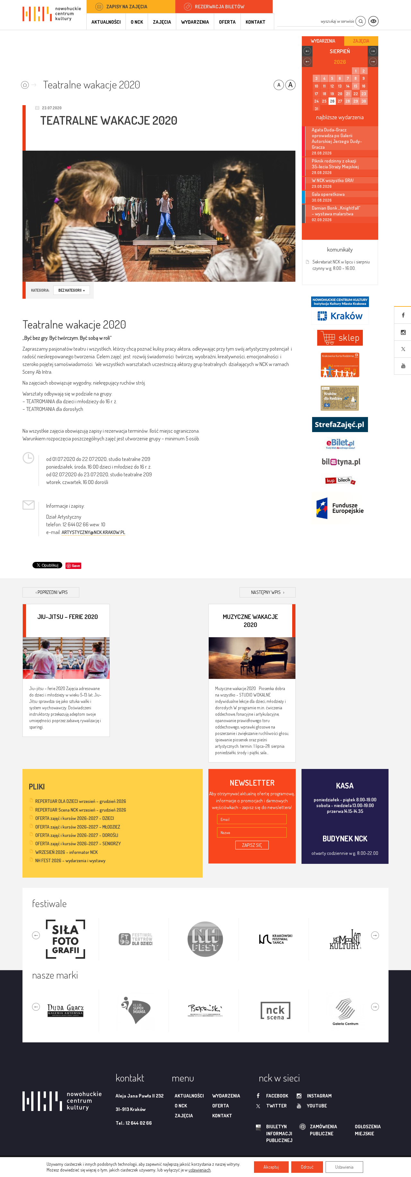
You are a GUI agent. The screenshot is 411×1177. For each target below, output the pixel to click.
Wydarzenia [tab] (323, 41)
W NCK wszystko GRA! (333, 180)
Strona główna (30, 83)
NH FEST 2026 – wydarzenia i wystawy (70, 860)
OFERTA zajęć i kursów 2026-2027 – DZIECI (74, 818)
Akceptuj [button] (271, 1167)
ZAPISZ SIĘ (252, 845)
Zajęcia (162, 22)
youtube (317, 1106)
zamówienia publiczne (303, 1130)
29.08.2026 (322, 186)
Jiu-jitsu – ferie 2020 (67, 617)
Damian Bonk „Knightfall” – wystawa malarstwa (336, 210)
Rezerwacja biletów (219, 7)
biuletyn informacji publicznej (273, 1133)
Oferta (227, 22)
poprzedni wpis (52, 592)
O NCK (137, 22)
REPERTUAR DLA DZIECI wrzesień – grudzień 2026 (80, 801)
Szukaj (360, 21)
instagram (319, 1096)
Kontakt (256, 22)
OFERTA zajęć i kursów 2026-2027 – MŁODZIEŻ (77, 827)
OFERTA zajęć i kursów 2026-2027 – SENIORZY (78, 843)
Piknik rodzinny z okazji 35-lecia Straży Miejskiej (335, 163)
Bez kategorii (71, 290)
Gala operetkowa (328, 194)
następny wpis (267, 592)
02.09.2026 (322, 219)
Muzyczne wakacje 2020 (250, 620)
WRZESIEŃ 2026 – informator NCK (66, 852)
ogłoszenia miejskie (355, 1129)
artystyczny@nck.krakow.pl (93, 532)
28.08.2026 (322, 153)
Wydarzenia (195, 22)
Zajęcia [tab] (361, 41)
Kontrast (373, 21)
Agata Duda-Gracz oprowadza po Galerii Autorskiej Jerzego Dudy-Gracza (337, 138)
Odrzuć (307, 1167)
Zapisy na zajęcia (126, 7)
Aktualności (106, 22)
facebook (277, 1096)
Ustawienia (344, 1167)
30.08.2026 (322, 200)
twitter (276, 1106)
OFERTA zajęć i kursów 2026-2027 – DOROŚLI (76, 835)
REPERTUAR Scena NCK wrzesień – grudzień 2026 (80, 810)
